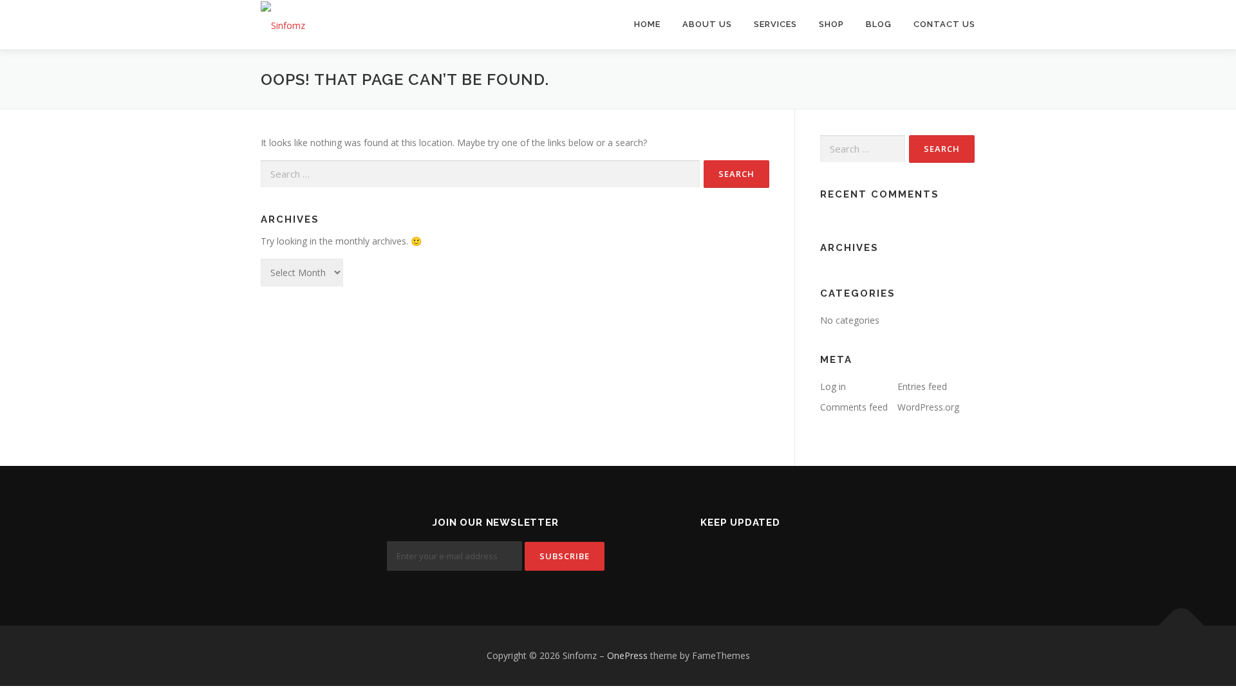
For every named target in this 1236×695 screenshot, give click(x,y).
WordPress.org (928, 407)
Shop (831, 24)
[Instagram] (772, 557)
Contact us (944, 24)
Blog (879, 24)
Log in (833, 386)
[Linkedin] (740, 557)
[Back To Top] (1181, 625)
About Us (707, 24)
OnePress (627, 655)
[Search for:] (480, 174)
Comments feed (854, 407)
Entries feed (922, 386)
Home (647, 24)
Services (775, 24)
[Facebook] (709, 557)
